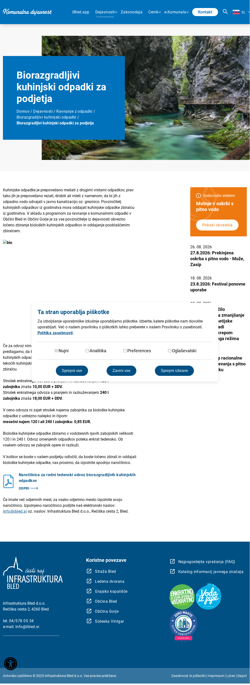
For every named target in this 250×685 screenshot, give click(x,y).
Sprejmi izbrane (174, 371)
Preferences (139, 350)
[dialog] (125, 342)
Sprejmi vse (72, 371)
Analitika (98, 350)
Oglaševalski (184, 350)
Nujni (64, 350)
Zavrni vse (121, 371)
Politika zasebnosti (55, 333)
